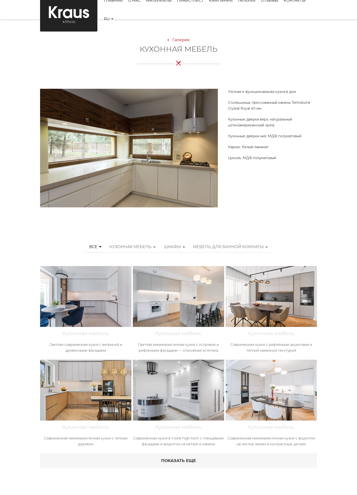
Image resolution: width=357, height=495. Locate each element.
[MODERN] (129, 148)
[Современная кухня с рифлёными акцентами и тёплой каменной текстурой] (271, 312)
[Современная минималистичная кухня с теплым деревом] (85, 406)
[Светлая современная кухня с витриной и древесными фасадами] (85, 312)
